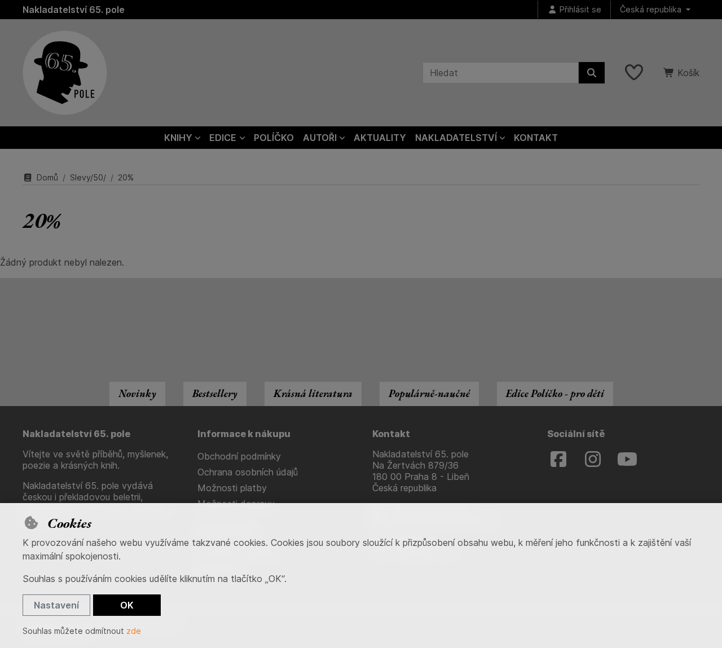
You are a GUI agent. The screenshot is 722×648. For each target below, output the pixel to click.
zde (133, 631)
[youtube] (627, 459)
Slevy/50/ (88, 177)
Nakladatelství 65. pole (74, 9)
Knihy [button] (178, 137)
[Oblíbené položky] (634, 73)
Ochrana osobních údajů (247, 472)
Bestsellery (214, 393)
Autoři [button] (320, 137)
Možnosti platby (232, 487)
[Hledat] (592, 72)
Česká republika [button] (652, 9)
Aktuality (380, 137)
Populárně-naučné (429, 393)
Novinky (137, 393)
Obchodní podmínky (239, 456)
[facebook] (558, 459)
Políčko (274, 137)
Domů (47, 177)
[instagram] (593, 459)
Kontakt (536, 137)
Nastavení (56, 605)
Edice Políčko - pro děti (555, 393)
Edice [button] (222, 137)
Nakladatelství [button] (456, 137)
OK (127, 605)
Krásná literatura (313, 393)
